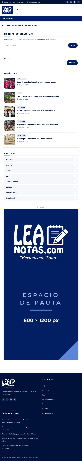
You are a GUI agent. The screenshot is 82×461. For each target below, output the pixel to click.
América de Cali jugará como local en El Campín (20, 434)
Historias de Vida (48, 404)
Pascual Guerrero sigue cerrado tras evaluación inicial (38, 96)
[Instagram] (74, 2)
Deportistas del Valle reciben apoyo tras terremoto (36, 82)
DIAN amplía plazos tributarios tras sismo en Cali (35, 139)
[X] (71, 2)
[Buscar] (18, 10)
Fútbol (44, 395)
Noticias (21, 135)
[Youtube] (78, 2)
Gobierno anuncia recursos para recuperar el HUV (36, 110)
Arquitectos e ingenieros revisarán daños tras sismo (37, 125)
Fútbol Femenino (48, 399)
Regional (21, 107)
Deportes (22, 79)
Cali (19, 93)
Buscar (73, 45)
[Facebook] (67, 2)
